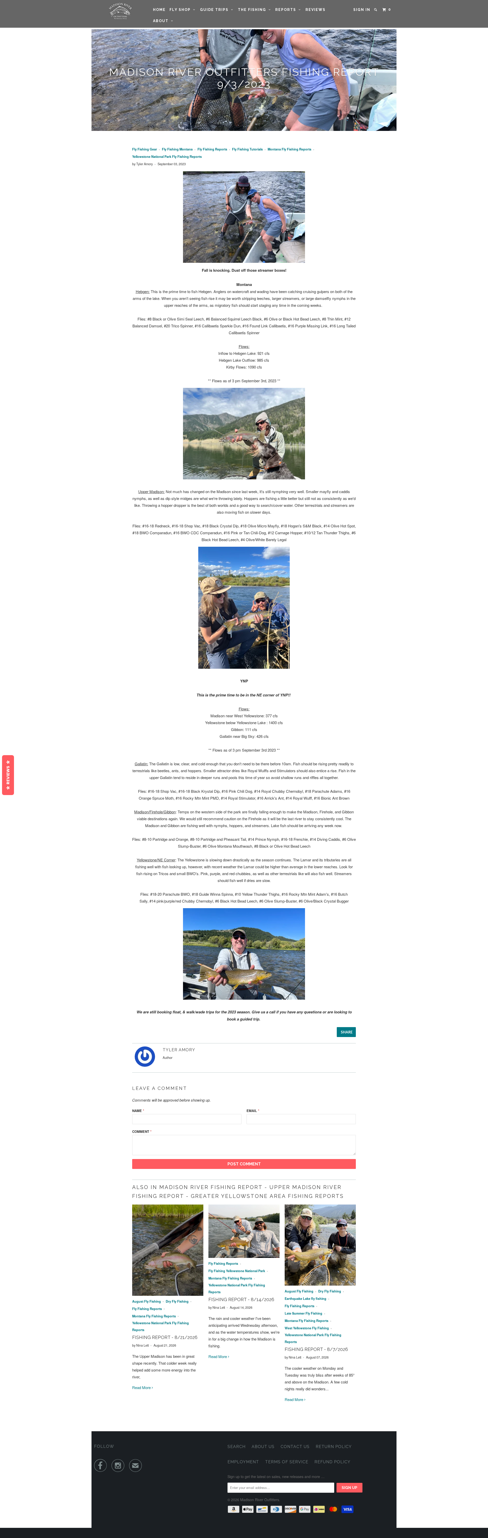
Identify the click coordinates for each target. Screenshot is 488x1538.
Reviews (316, 10)
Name (138, 1110)
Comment (141, 1131)
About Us (263, 1446)
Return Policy (334, 1446)
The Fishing (253, 10)
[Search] (376, 9)
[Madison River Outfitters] (120, 11)
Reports (287, 10)
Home (159, 10)
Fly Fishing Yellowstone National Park (236, 1271)
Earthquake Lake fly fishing (305, 1298)
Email (253, 1110)
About (162, 21)
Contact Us (295, 1446)
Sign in (361, 10)
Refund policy (332, 1461)
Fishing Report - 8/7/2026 (316, 1349)
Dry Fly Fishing (177, 1301)
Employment (243, 1461)
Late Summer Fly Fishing (303, 1313)
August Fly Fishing (146, 1301)
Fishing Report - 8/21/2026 (164, 1337)
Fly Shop (181, 10)
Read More (142, 1387)
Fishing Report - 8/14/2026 (241, 1299)
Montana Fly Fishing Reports (289, 149)
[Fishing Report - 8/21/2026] (167, 1294)
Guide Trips (215, 10)
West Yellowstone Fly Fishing (307, 1328)
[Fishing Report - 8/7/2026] (320, 1284)
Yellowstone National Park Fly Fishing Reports (167, 156)
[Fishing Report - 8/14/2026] (244, 1256)
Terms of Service (286, 1461)
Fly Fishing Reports (212, 149)
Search (236, 1446)
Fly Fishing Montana (177, 149)
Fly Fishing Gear (144, 149)
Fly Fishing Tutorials (247, 149)
